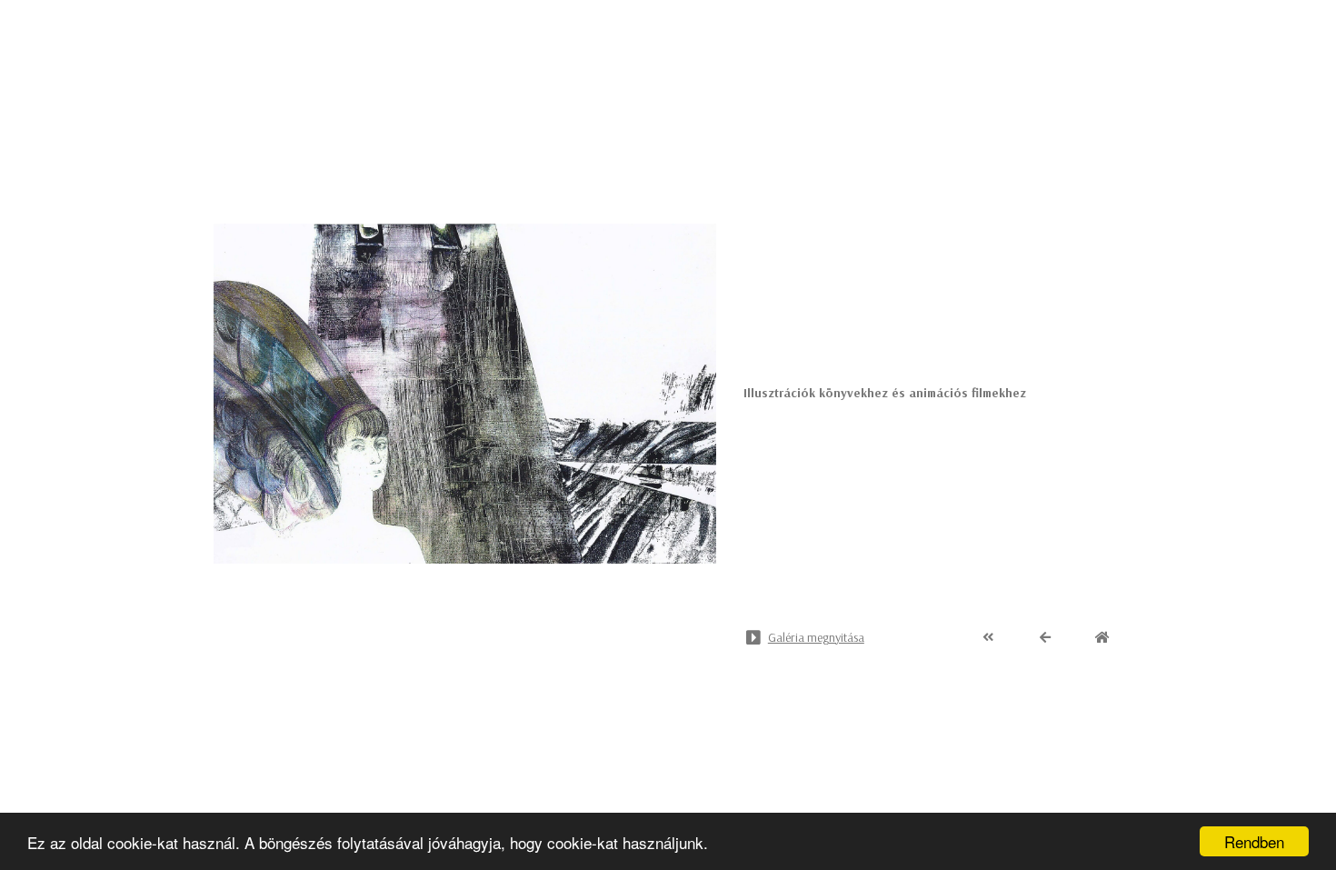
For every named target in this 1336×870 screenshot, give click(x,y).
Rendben (1254, 841)
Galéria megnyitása (816, 637)
